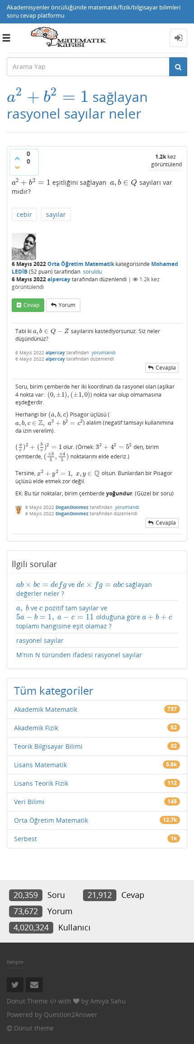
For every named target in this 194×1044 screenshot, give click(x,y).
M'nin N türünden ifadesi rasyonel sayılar (79, 654)
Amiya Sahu (108, 1001)
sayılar (56, 214)
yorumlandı (104, 352)
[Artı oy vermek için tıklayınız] (17, 158)
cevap (31, 305)
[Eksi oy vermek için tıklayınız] (17, 167)
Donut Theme (27, 1001)
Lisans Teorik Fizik (41, 783)
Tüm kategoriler (53, 690)
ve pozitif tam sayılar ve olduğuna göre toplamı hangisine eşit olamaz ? (94, 617)
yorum (67, 305)
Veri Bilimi (29, 801)
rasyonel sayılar (40, 640)
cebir (24, 214)
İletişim (15, 961)
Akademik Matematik (45, 709)
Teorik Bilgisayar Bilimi (48, 746)
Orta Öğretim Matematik (80, 264)
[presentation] (48, 96)
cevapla (166, 367)
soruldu (92, 271)
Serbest (25, 838)
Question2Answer (70, 1014)
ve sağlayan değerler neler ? (84, 589)
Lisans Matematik (40, 764)
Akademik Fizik (36, 727)
